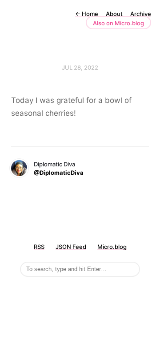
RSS (39, 246)
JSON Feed (71, 246)
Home (86, 13)
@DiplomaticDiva (59, 172)
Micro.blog (112, 246)
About (114, 13)
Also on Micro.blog (118, 23)
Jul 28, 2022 (80, 67)
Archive (140, 13)
